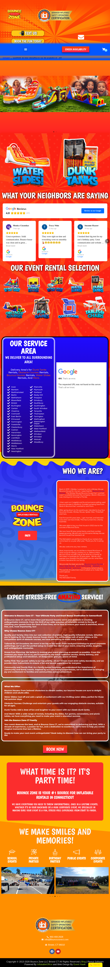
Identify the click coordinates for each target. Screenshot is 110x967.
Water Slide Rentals (67, 566)
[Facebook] (52, 951)
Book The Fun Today (27, 41)
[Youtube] (58, 951)
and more (77, 568)
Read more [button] (10, 246)
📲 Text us (28, 33)
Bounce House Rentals (94, 564)
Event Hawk (80, 964)
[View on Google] (8, 227)
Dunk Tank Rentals (83, 566)
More (36, 378)
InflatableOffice (44, 964)
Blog (83, 961)
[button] (25, 49)
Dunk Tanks (39, 369)
